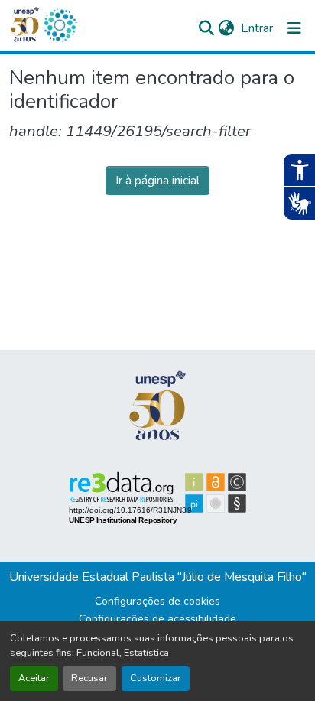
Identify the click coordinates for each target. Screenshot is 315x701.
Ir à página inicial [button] (157, 180)
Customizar (155, 678)
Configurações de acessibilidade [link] (157, 618)
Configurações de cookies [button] (157, 601)
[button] (60, 25)
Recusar (89, 678)
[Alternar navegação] (294, 28)
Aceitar (34, 678)
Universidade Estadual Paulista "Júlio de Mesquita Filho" (158, 577)
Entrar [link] (257, 28)
